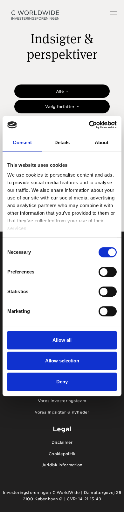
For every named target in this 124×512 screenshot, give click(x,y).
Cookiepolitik (62, 453)
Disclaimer (62, 442)
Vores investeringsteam (62, 400)
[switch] (108, 272)
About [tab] (102, 142)
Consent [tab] (22, 142)
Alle (60, 91)
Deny (62, 381)
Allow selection (62, 360)
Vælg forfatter (60, 106)
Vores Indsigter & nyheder (62, 412)
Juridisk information (62, 464)
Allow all (62, 340)
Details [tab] (62, 142)
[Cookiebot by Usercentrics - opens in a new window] (89, 125)
